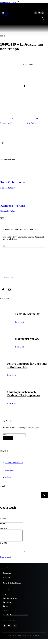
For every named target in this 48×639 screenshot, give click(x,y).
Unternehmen (7, 602)
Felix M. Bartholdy (12, 182)
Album (8, 477)
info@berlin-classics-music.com (17, 615)
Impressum (6, 577)
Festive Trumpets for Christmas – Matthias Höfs (27, 365)
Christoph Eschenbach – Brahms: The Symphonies (23, 393)
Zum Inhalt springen (8, 2)
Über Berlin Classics (10, 598)
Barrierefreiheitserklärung (12, 583)
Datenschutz (7, 573)
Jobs (4, 594)
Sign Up (8, 438)
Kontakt (5, 606)
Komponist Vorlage (12, 205)
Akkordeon (9, 470)
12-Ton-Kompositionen (14, 463)
